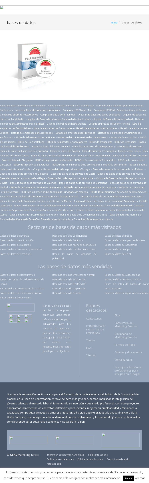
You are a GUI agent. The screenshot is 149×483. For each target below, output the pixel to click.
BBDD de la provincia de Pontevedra (95, 160)
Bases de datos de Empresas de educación (24, 151)
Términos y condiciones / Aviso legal (65, 454)
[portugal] (28, 316)
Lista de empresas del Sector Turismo (109, 123)
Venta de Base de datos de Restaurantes (23, 105)
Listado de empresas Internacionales (97, 128)
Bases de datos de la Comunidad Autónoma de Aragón (112, 196)
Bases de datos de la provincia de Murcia (121, 173)
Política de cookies (98, 454)
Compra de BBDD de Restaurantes (19, 114)
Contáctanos (94, 318)
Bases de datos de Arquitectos (68, 279)
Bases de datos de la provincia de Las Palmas (118, 169)
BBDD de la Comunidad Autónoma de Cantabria (90, 187)
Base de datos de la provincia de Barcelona (83, 182)
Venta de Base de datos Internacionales (38, 110)
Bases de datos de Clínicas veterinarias (21, 293)
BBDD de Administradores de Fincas (35, 137)
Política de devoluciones (90, 459)
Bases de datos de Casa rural (15, 254)
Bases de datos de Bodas (118, 235)
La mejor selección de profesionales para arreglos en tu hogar (128, 370)
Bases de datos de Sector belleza (123, 279)
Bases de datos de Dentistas (67, 240)
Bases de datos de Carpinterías (69, 288)
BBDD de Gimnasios (125, 141)
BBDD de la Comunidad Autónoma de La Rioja (36, 187)
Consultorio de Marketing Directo (125, 324)
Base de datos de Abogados (17, 160)
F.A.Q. (89, 348)
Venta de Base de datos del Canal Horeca (71, 105)
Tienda (90, 340)
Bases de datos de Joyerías (14, 235)
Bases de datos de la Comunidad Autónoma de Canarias (112, 205)
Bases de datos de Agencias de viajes (125, 240)
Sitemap (91, 355)
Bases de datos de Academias (121, 244)
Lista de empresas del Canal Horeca (54, 128)
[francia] (13, 321)
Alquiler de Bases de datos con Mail (113, 119)
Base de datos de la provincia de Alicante (71, 178)
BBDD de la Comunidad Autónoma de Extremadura (118, 191)
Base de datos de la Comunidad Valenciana (34, 214)
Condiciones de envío (118, 459)
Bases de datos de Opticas (119, 249)
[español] (13, 316)
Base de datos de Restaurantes (130, 155)
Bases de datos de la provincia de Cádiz (73, 173)
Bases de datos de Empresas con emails (73, 274)
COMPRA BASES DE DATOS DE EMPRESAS (96, 329)
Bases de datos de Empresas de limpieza (22, 288)
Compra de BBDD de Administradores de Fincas (120, 110)
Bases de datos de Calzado (66, 293)
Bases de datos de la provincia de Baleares (24, 173)
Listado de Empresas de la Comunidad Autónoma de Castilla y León (37, 210)
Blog (117, 315)
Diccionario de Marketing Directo (125, 335)
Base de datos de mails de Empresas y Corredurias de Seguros (107, 146)
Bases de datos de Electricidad (68, 284)
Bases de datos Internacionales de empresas (82, 137)
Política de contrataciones (60, 459)
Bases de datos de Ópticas (65, 151)
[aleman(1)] (20, 321)
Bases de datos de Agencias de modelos (74, 244)
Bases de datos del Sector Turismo (51, 146)
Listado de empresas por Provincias (76, 132)
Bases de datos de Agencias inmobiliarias (127, 293)
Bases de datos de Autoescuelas (122, 274)
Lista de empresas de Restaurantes (66, 123)
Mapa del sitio (54, 463)
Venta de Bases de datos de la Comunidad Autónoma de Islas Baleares (39, 196)
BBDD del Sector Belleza (31, 141)
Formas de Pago (124, 344)
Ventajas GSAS (123, 359)
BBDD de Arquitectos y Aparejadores (67, 141)
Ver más (140, 478)
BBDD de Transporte (101, 141)
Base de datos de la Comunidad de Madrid (83, 214)
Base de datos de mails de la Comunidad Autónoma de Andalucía (77, 219)
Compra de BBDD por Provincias (58, 114)
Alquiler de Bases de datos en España (99, 114)
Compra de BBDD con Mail (77, 110)
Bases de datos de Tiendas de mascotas (73, 249)
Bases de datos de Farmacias (15, 297)
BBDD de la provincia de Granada (54, 160)
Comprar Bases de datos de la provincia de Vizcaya (61, 169)
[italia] (28, 321)
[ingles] (20, 316)
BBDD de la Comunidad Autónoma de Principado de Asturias (54, 191)
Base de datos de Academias (94, 155)
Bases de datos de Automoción (17, 240)
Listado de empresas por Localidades (32, 132)
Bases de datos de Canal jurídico (69, 235)
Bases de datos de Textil (118, 254)
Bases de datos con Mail (124, 137)
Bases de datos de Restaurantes (17, 274)
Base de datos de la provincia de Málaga (22, 178)
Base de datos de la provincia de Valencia (33, 182)
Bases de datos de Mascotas (15, 244)
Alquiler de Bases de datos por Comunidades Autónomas (59, 119)
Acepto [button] (128, 478)
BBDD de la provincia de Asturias (32, 164)
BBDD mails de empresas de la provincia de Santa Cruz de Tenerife (90, 164)
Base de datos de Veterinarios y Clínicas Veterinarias (111, 151)
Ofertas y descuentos (128, 352)
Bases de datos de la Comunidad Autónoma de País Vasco (46, 205)
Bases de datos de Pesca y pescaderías (21, 249)
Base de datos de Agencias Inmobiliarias (53, 155)
